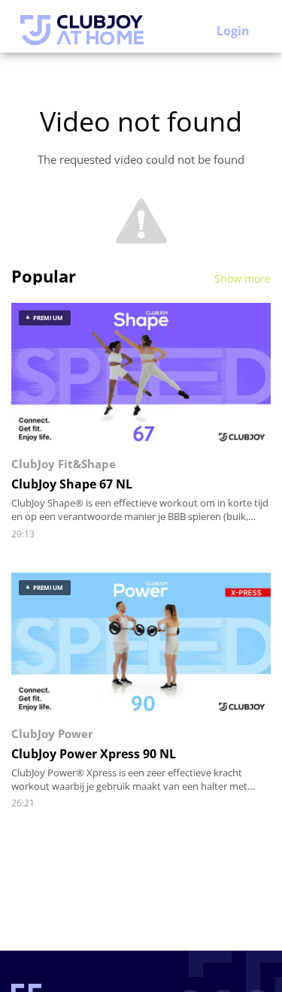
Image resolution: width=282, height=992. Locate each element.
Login (233, 31)
